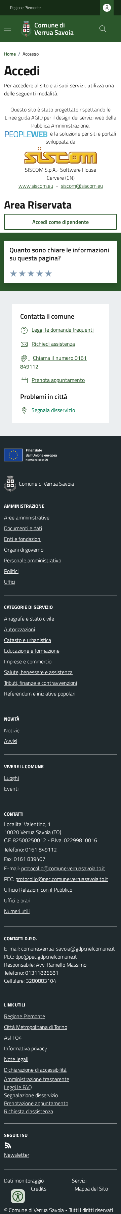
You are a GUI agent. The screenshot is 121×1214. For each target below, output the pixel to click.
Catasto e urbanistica (27, 640)
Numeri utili (17, 911)
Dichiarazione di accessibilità (35, 1070)
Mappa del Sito (91, 1189)
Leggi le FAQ (18, 1087)
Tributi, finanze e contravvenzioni (40, 683)
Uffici (9, 582)
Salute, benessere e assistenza (38, 672)
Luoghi (11, 778)
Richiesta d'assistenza (28, 1111)
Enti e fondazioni (22, 539)
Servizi (79, 1181)
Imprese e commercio (27, 661)
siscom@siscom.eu (82, 186)
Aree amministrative (26, 517)
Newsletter (16, 1155)
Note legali (16, 1059)
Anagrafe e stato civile (29, 619)
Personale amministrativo (32, 560)
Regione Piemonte (25, 8)
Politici (11, 571)
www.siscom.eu (35, 186)
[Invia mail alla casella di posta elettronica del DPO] (68, 949)
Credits (38, 1189)
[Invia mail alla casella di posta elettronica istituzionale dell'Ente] (63, 868)
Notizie (11, 730)
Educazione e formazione (31, 651)
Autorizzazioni (19, 629)
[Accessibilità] (17, 1196)
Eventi (11, 789)
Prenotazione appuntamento (36, 1103)
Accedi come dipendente (60, 222)
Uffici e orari (17, 900)
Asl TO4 (13, 1038)
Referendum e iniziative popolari (39, 694)
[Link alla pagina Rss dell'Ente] (8, 1145)
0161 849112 (41, 849)
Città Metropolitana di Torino (35, 1027)
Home (10, 53)
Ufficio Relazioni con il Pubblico (38, 890)
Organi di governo (23, 550)
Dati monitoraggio (24, 1181)
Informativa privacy (25, 1048)
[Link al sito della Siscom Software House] (61, 156)
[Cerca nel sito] (100, 29)
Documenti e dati (23, 528)
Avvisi (10, 741)
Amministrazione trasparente (36, 1079)
